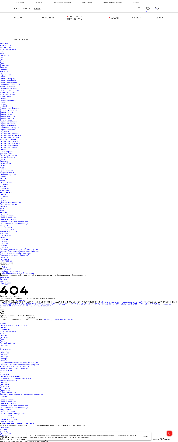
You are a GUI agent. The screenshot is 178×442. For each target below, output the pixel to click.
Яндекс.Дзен (5, 283)
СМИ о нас (4, 353)
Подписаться (31, 318)
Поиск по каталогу (8, 412)
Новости (3, 351)
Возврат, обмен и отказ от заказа (14, 406)
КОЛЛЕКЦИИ (47, 18)
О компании (19, 2)
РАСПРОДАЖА (21, 39)
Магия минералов (8, 331)
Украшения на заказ (62, 2)
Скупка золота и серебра (10, 376)
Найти (2, 310)
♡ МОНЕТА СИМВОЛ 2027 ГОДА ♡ (53, 304)
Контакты (137, 2)
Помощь (3, 396)
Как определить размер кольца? (14, 408)
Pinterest (4, 285)
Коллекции (5, 329)
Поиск (3, 341)
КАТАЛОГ (18, 18)
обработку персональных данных (58, 320)
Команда (4, 357)
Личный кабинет (7, 343)
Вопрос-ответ (6, 410)
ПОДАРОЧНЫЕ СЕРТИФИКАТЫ (75, 18)
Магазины (4, 374)
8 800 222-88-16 (22, 8)
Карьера (3, 359)
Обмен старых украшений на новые (15, 378)
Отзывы (3, 355)
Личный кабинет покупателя (12, 414)
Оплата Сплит (6, 416)
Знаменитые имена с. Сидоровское (15, 367)
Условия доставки (8, 402)
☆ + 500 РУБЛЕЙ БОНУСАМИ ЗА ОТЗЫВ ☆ (131, 304)
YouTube (4, 281)
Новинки (4, 335)
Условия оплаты (7, 400)
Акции (3, 327)
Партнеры (4, 384)
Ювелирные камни (8, 380)
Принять (145, 436)
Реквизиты (5, 390)
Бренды (3, 382)
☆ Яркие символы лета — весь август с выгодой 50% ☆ (124, 302)
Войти (37, 9)
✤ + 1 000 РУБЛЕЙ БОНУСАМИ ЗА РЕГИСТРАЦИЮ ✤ (90, 304)
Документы (5, 388)
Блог (2, 339)
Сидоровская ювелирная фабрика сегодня (19, 363)
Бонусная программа (112, 2)
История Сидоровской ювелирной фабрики (19, 365)
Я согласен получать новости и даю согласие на (37, 320)
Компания (4, 345)
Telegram (4, 279)
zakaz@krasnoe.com (26, 273)
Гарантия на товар (8, 404)
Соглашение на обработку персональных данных (21, 394)
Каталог (3, 323)
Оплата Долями (7, 417)
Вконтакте (4, 277)
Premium (4, 337)
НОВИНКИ (159, 18)
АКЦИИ (115, 18)
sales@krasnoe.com (10, 273)
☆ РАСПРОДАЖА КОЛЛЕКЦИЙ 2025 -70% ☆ (19, 304)
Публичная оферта (8, 392)
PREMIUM (136, 18)
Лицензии (4, 386)
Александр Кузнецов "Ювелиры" (14, 369)
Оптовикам (87, 2)
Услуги (39, 2)
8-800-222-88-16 (7, 261)
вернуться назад (7, 300)
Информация (6, 370)
